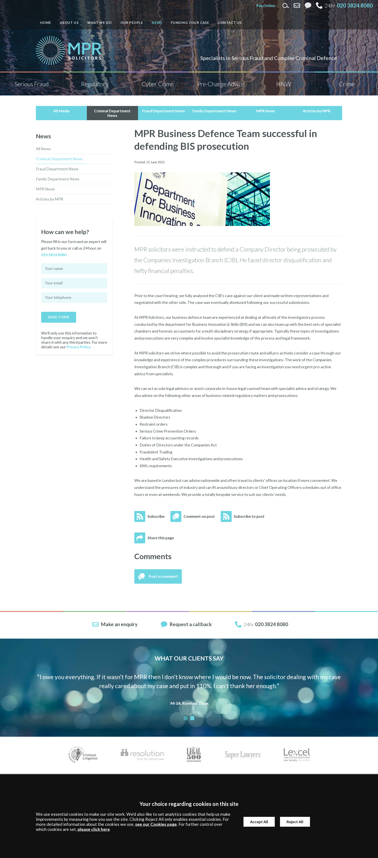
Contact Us (230, 23)
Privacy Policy (78, 347)
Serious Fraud (32, 84)
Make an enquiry (119, 624)
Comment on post (199, 516)
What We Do (99, 23)
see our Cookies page (156, 824)
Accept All (259, 821)
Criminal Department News (59, 159)
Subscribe (155, 516)
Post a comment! (163, 576)
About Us (69, 23)
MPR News (45, 189)
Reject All (295, 821)
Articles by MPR (49, 199)
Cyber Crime (158, 84)
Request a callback (191, 624)
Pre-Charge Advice (220, 84)
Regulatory (94, 84)
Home (45, 23)
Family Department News (57, 179)
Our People (132, 23)
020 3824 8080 (355, 5)
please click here (94, 829)
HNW (283, 84)
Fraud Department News (57, 169)
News (157, 23)
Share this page (160, 538)
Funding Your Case (190, 23)
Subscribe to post (249, 516)
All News (43, 148)
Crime (346, 84)
